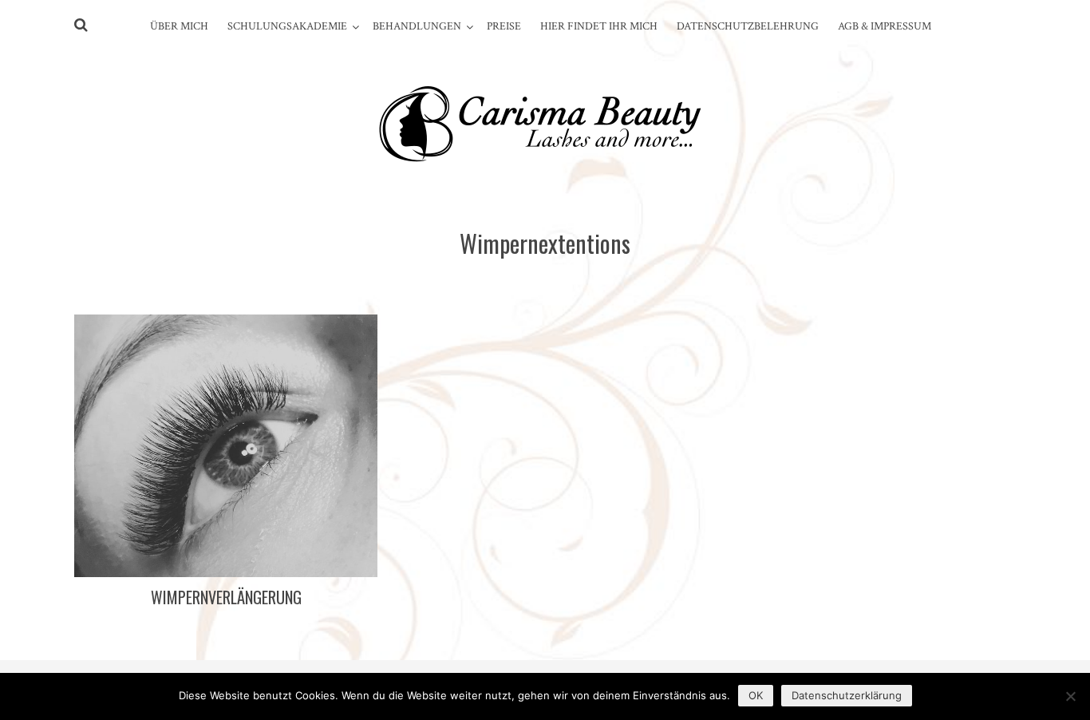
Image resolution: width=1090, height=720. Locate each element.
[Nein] (1070, 696)
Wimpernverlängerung (226, 597)
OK (755, 695)
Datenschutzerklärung (847, 695)
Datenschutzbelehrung (748, 26)
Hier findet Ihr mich (599, 26)
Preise (504, 26)
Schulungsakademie (287, 26)
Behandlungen (417, 26)
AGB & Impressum (884, 26)
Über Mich (179, 26)
